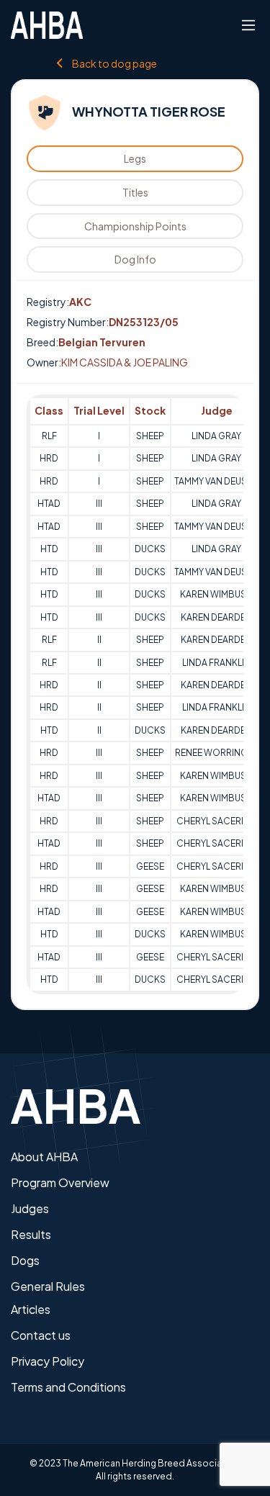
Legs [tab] (135, 158)
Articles (30, 1309)
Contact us (41, 1335)
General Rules (48, 1286)
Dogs (25, 1260)
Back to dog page (114, 63)
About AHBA (44, 1156)
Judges (30, 1208)
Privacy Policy (47, 1361)
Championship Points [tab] (135, 226)
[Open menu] (248, 25)
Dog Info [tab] (135, 259)
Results (31, 1234)
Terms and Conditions (68, 1386)
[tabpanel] (135, 694)
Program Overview (60, 1182)
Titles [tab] (135, 192)
